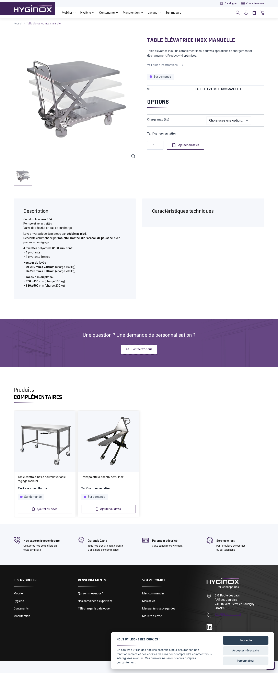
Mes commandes (153, 593)
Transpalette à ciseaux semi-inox (102, 477)
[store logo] (33, 8)
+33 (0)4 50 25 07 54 (228, 614)
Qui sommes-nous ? (91, 593)
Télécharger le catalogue (94, 608)
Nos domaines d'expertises (95, 601)
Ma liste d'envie (152, 616)
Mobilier (19, 593)
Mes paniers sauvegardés (158, 608)
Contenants (21, 608)
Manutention (22, 616)
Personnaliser (245, 660)
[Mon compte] (246, 13)
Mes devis (148, 601)
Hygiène (19, 601)
